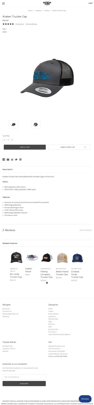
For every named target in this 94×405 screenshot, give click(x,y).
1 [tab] (47, 283)
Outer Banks (53, 314)
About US (6, 309)
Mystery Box (53, 319)
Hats (50, 322)
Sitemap (6, 316)
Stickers (51, 324)
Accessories (53, 329)
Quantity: (6, 136)
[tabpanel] (16, 265)
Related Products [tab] (10, 243)
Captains (52, 316)
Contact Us (7, 311)
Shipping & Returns (10, 314)
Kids (50, 327)
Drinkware (52, 332)
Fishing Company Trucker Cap (47, 274)
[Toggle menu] (3, 3)
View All (5, 351)
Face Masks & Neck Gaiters (59, 334)
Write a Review (31, 24)
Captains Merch (9, 349)
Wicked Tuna (7, 346)
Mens (50, 309)
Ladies (50, 311)
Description (8, 169)
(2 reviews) (20, 24)
